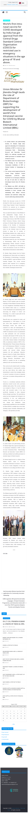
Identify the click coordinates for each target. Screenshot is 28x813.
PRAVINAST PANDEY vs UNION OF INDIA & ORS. (13, 667)
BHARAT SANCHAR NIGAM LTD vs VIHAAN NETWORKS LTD (13, 638)
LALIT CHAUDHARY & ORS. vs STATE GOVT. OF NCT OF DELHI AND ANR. (14, 675)
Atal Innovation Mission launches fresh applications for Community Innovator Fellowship (14, 593)
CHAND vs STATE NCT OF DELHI (10, 645)
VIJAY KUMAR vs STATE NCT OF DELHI (12, 682)
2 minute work (5, 739)
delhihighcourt (6, 618)
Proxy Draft (4, 737)
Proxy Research (5, 734)
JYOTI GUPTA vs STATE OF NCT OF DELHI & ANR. (13, 696)
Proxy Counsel (5, 732)
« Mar (13, 724)
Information (12, 65)
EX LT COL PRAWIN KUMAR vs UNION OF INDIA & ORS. (14, 622)
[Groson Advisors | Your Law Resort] (3, 12)
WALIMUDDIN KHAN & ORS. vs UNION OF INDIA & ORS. (12, 652)
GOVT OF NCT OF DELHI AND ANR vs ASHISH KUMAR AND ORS (13, 659)
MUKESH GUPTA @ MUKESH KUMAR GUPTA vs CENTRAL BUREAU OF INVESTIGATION (14, 689)
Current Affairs (7, 20)
